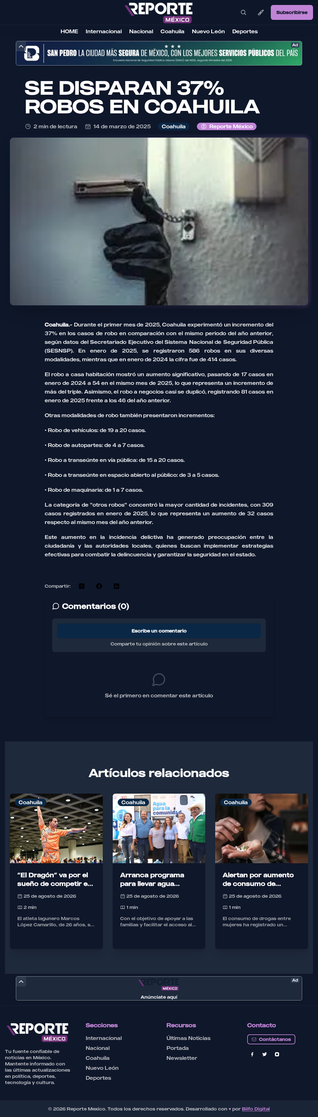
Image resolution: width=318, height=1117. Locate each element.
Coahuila (172, 31)
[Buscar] (243, 12)
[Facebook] (252, 1054)
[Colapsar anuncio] (21, 46)
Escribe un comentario (159, 630)
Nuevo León (208, 31)
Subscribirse (291, 12)
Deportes (245, 31)
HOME (69, 31)
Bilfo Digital (256, 1108)
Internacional (104, 31)
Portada (177, 1048)
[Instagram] (277, 1054)
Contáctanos (275, 1039)
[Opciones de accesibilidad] (260, 12)
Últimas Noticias (188, 1038)
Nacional (141, 31)
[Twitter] (265, 1054)
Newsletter (181, 1058)
